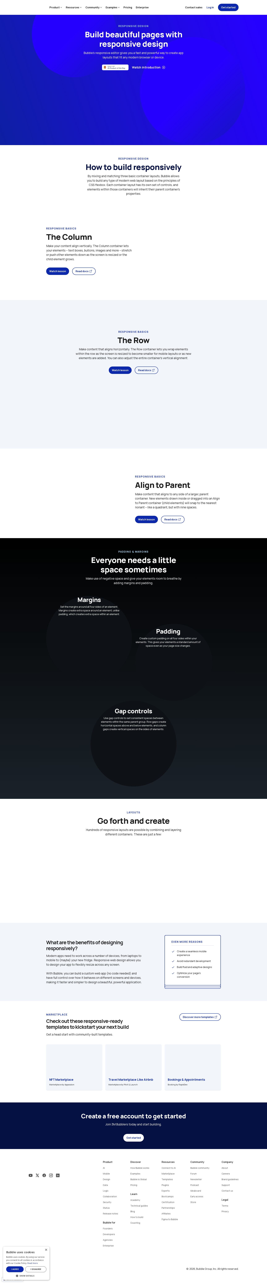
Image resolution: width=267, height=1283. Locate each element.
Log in (210, 7)
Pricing (127, 7)
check (173, 951)
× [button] (46, 1250)
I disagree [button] (35, 1269)
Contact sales (193, 7)
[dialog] (26, 1263)
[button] (26, 1275)
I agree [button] (15, 1269)
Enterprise (142, 7)
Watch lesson (57, 271)
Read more (33, 1263)
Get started (133, 1137)
